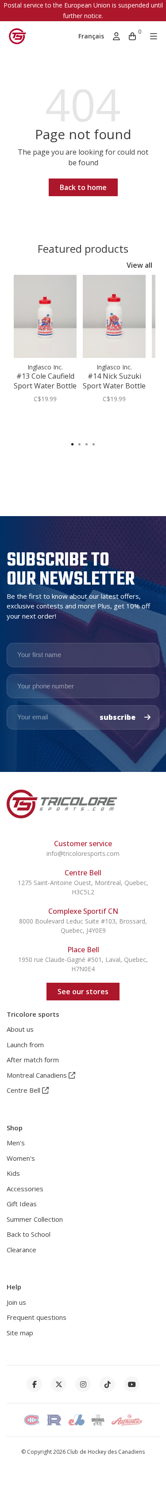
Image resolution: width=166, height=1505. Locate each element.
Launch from (25, 1044)
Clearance (21, 1249)
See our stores (83, 991)
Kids (13, 1173)
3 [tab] (86, 443)
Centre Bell (24, 1090)
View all (139, 265)
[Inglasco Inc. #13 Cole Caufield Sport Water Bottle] (45, 316)
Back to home (83, 187)
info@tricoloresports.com (83, 853)
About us (20, 1029)
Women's (21, 1158)
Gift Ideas (22, 1203)
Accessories (25, 1188)
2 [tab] (79, 443)
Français (91, 36)
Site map (20, 1332)
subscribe (118, 717)
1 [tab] (72, 443)
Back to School (28, 1234)
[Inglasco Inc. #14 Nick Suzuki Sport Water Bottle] (114, 316)
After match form (33, 1059)
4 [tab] (93, 443)
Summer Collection (35, 1219)
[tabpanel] (45, 344)
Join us (16, 1302)
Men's (16, 1142)
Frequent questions (36, 1317)
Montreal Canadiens (38, 1075)
